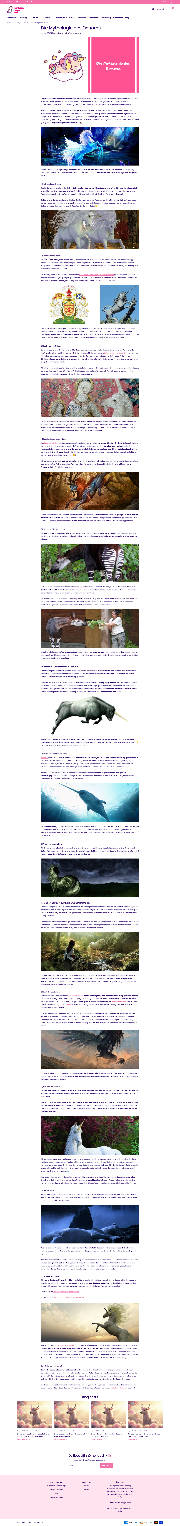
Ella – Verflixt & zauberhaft (67, 1345)
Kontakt (86, 1490)
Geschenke (93, 17)
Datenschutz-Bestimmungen (56, 1486)
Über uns (86, 1486)
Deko (71, 17)
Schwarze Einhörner (76, 995)
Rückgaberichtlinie (56, 1490)
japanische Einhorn (51, 443)
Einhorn (25, 23)
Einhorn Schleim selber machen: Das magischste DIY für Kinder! (108, 1422)
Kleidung (23, 17)
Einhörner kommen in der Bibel (116, 353)
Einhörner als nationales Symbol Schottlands (96, 275)
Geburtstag (106, 17)
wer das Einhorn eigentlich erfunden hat (68, 1297)
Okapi (80, 587)
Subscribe (106, 1466)
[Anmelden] (167, 9)
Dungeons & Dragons (63, 1004)
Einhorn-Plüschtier (120, 1388)
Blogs (19, 23)
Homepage (10, 23)
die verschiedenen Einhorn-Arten (66, 1292)
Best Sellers (118, 17)
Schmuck (46, 17)
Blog (127, 17)
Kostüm (35, 17)
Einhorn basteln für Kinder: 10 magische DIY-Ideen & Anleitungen (71, 1422)
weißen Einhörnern (120, 1001)
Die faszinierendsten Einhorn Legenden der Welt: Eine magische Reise (145, 1422)
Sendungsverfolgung (56, 1497)
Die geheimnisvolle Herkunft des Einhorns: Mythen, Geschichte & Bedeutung (34, 1422)
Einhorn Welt (12, 17)
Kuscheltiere (59, 17)
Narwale (44, 758)
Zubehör (81, 17)
